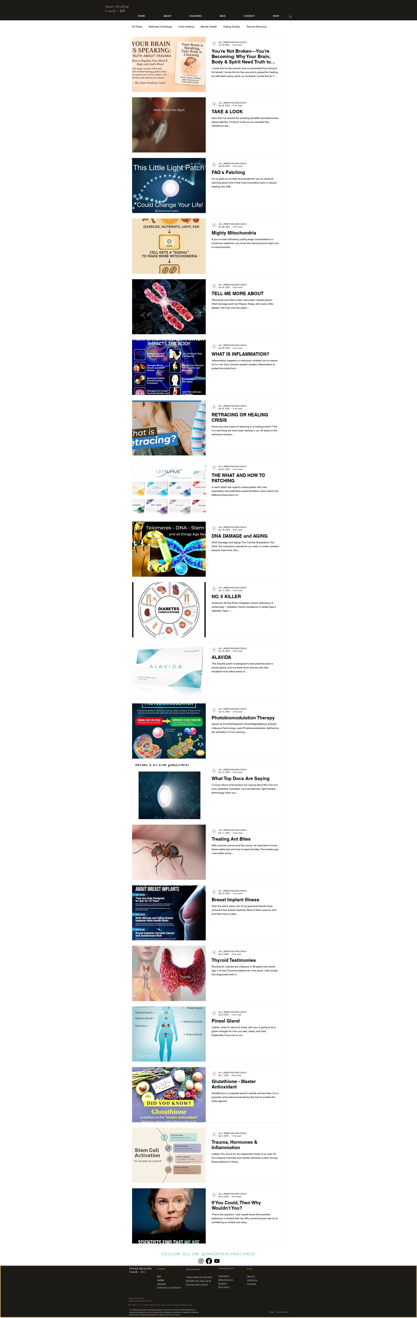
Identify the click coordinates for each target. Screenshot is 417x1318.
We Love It (161, 1291)
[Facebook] (209, 1268)
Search (251, 1283)
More (249, 26)
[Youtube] (217, 1268)
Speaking (252, 1287)
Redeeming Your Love (198, 1288)
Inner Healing (186, 26)
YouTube (160, 1287)
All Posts (137, 26)
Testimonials (225, 1287)
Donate (222, 1291)
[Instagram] (201, 1268)
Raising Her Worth (197, 1292)
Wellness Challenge (160, 26)
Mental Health (209, 26)
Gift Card (224, 1294)
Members (223, 1283)
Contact (251, 1291)
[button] (290, 16)
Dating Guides (231, 26)
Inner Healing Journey (199, 1284)
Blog (159, 1283)
